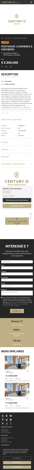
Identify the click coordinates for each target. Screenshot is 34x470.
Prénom (3, 271)
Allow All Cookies (17, 467)
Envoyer (15, 311)
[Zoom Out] (31, 216)
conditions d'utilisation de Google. (11, 305)
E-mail (3, 283)
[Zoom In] (31, 214)
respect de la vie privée (14, 302)
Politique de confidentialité (19, 304)
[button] (6, 362)
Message (3, 289)
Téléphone (4, 277)
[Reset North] (31, 218)
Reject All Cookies (17, 462)
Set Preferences (17, 458)
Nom (2, 265)
